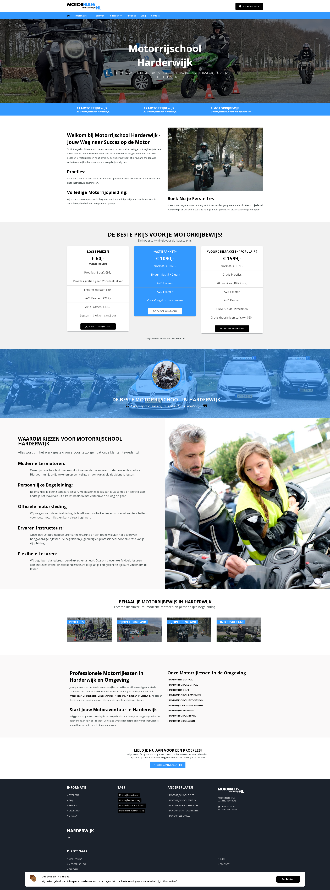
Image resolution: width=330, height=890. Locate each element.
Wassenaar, (76, 695)
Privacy (73, 805)
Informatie (81, 15)
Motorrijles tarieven (128, 795)
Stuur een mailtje (229, 809)
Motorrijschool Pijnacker (183, 805)
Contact (155, 15)
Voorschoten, (90, 695)
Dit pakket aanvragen (165, 311)
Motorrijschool (78, 864)
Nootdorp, (120, 695)
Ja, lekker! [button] (288, 879)
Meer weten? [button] (170, 881)
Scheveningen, (106, 695)
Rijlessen (114, 15)
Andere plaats (251, 6)
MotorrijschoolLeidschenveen (186, 705)
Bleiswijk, (146, 695)
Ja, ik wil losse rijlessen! (98, 326)
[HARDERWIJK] (231, 794)
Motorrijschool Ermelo (182, 800)
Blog (143, 15)
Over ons (74, 795)
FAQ (71, 800)
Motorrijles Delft (179, 690)
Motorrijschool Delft (181, 795)
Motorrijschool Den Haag (183, 684)
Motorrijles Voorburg (181, 710)
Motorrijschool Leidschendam (186, 700)
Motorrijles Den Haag (181, 679)
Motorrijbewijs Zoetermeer (184, 810)
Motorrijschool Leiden (182, 720)
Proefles (131, 15)
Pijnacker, (132, 695)
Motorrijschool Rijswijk (182, 715)
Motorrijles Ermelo (179, 815)
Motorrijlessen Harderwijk (132, 805)
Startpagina (75, 859)
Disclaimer (74, 810)
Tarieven (99, 15)
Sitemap (73, 815)
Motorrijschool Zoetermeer (185, 695)
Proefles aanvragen (165, 764)
